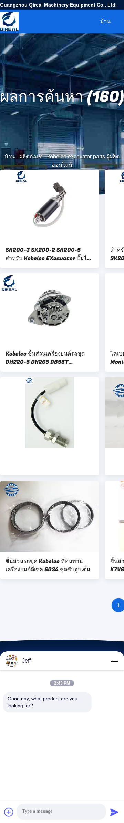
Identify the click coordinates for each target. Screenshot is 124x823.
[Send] (114, 812)
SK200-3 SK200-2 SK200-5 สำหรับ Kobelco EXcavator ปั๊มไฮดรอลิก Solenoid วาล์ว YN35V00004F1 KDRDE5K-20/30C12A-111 (48, 254)
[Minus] (114, 661)
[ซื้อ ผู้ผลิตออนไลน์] (49, 412)
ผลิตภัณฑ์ (31, 156)
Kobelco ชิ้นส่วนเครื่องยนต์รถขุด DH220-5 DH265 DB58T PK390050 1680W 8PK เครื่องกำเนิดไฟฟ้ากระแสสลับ (45, 358)
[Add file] (9, 812)
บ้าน (105, 21)
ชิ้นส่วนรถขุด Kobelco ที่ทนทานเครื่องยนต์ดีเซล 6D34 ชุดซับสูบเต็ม (48, 565)
